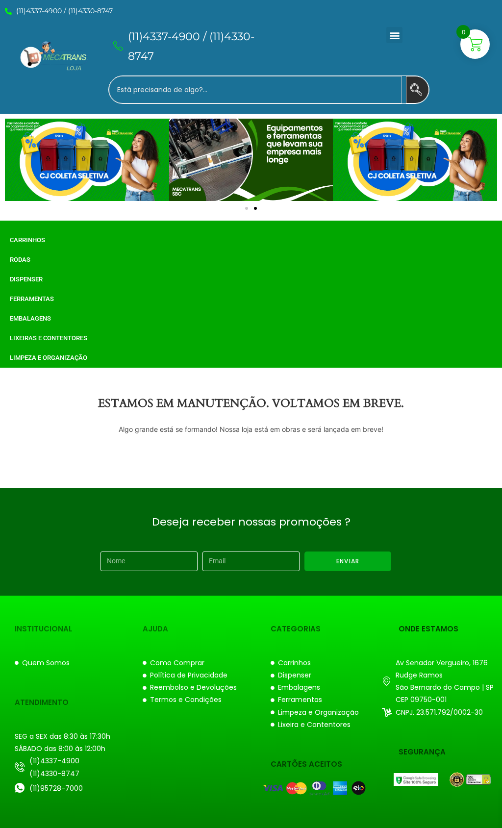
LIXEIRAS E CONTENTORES (48, 338)
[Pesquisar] (417, 89)
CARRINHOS (27, 240)
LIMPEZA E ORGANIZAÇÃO (48, 357)
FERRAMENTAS (32, 298)
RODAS (20, 259)
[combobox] (255, 89)
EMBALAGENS (30, 318)
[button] (394, 35)
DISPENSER (26, 279)
